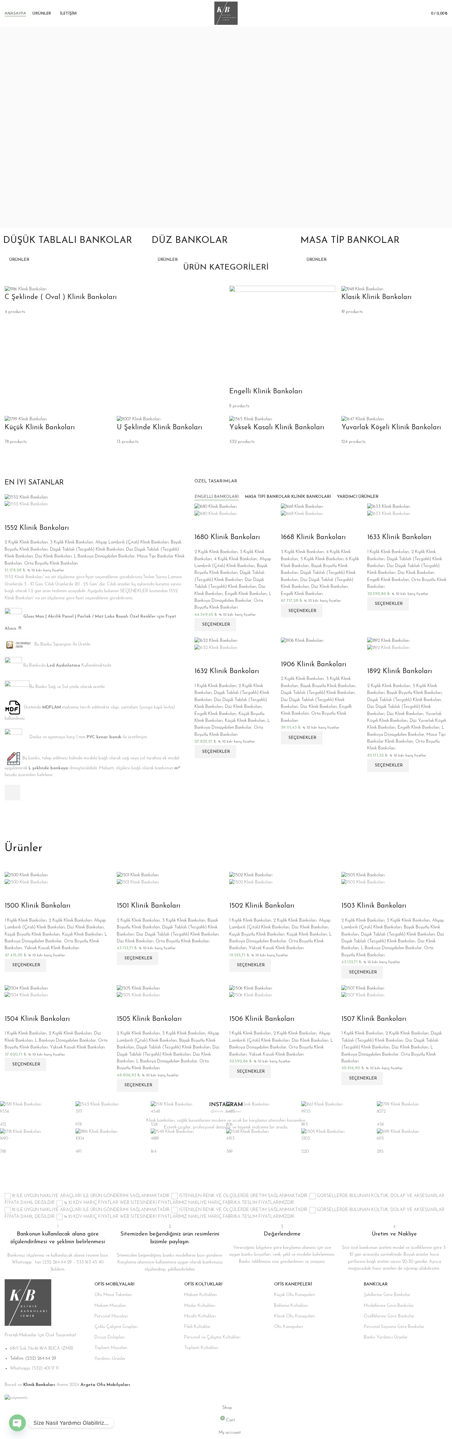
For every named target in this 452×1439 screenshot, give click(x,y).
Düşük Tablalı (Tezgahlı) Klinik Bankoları (87, 549)
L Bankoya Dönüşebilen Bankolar (104, 556)
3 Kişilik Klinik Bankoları (71, 542)
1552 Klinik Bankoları (37, 528)
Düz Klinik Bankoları (53, 556)
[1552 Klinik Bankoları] (26, 497)
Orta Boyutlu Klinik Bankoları (51, 563)
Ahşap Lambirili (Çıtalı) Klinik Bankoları (132, 542)
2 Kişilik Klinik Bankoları (26, 542)
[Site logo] (226, 13)
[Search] (415, 13)
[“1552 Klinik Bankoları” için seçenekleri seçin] (12, 792)
